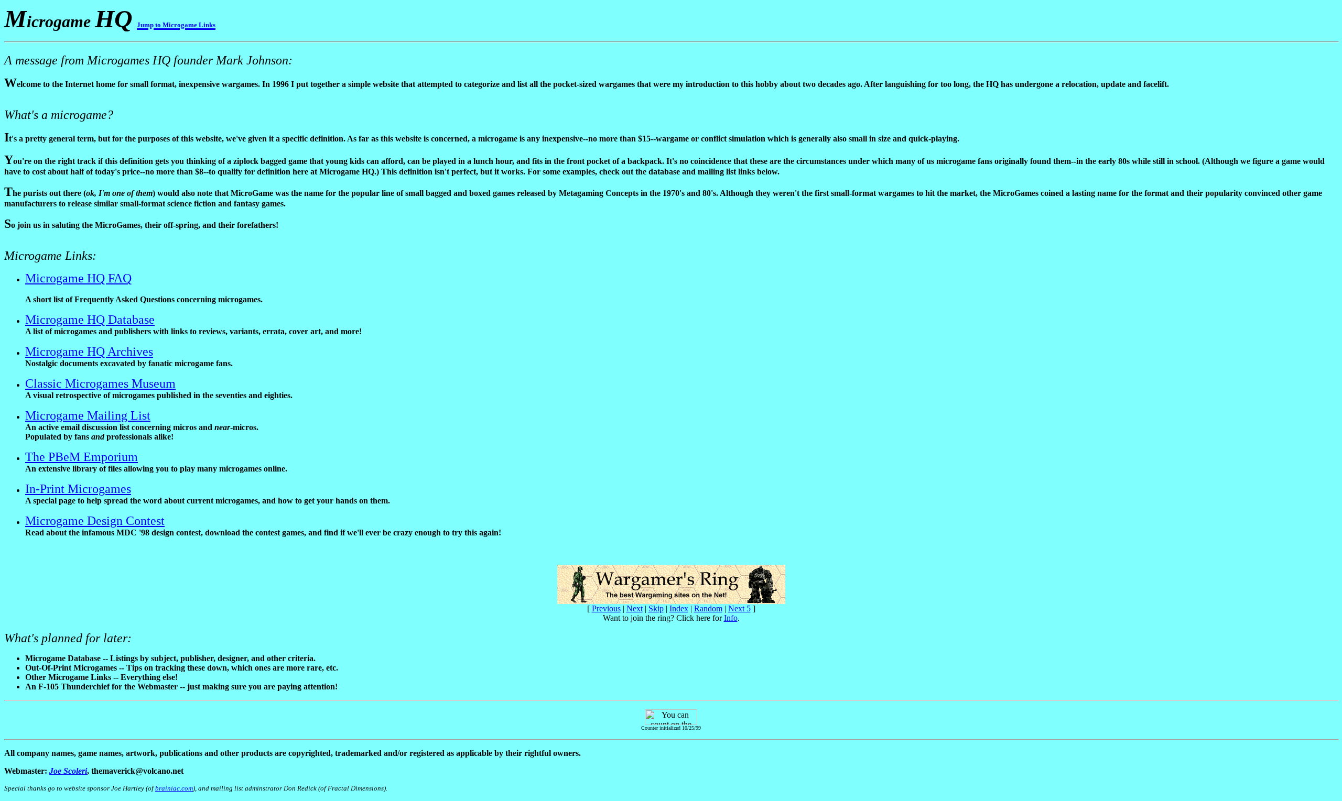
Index (678, 608)
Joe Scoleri (68, 770)
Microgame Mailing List (87, 415)
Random (708, 608)
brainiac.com (174, 788)
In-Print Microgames (78, 489)
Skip (656, 608)
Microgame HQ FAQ (78, 278)
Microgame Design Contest (95, 521)
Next (634, 608)
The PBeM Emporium (81, 457)
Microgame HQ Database (90, 319)
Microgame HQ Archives (89, 351)
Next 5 (739, 608)
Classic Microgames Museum (100, 383)
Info (731, 617)
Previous (606, 608)
